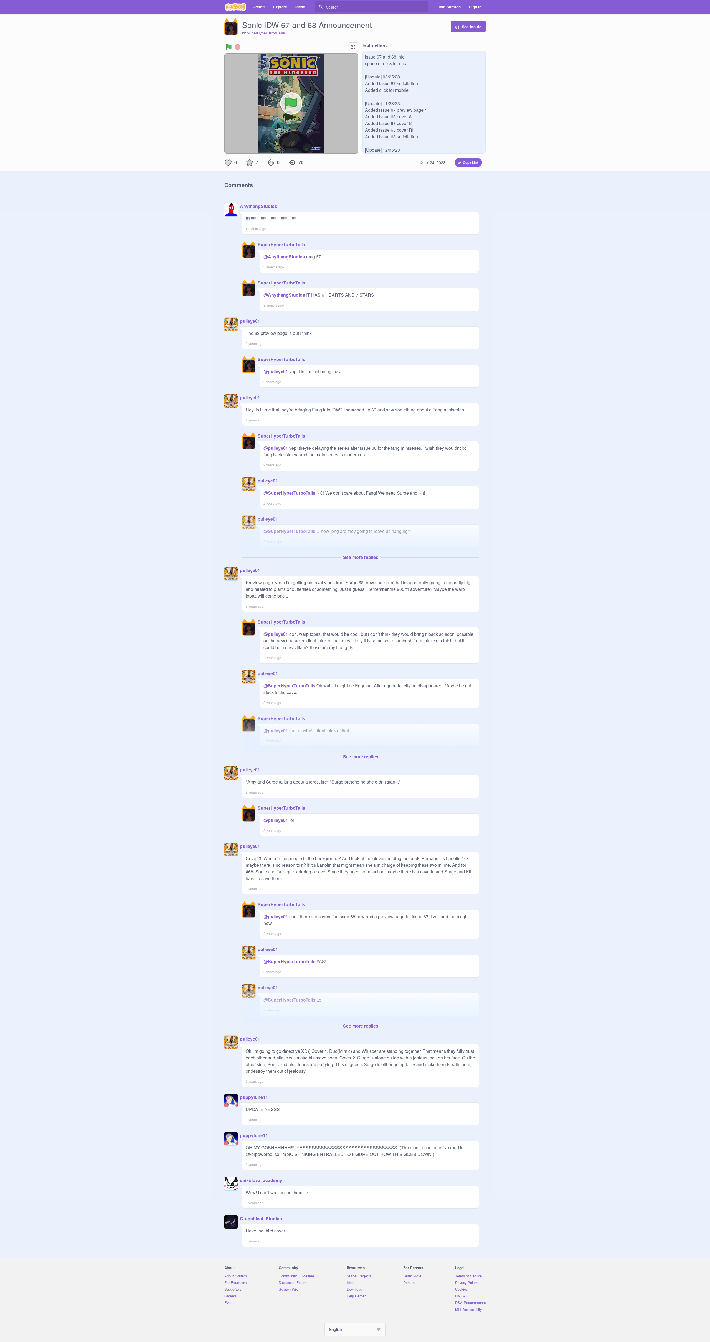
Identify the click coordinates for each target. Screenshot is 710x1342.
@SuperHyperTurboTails (289, 493)
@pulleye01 (275, 371)
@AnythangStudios (284, 256)
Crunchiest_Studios (261, 1218)
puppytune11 (254, 1097)
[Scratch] (235, 7)
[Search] (320, 6)
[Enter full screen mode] (353, 47)
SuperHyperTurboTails (266, 32)
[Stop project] (237, 47)
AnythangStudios (258, 206)
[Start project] (228, 47)
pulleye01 (250, 321)
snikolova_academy (261, 1180)
